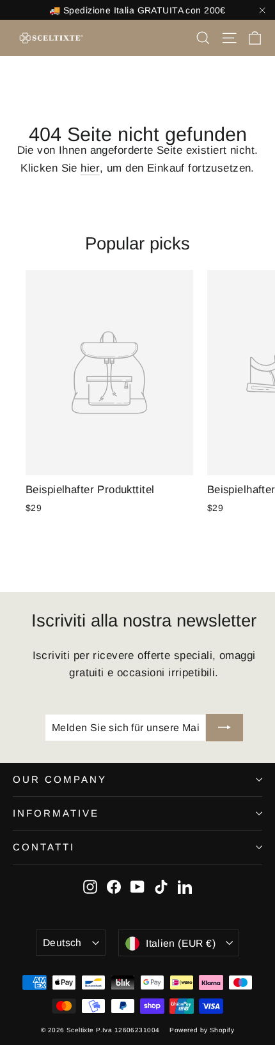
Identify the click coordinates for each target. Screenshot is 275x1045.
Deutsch (62, 942)
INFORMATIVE (56, 813)
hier (90, 168)
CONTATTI (44, 846)
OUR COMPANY (60, 779)
